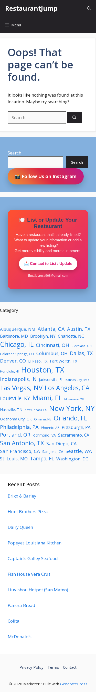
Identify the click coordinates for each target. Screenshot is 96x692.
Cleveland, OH (81, 346)
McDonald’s (19, 636)
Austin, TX (78, 329)
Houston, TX (42, 370)
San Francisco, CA (20, 451)
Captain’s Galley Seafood (33, 558)
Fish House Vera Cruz (29, 574)
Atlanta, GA (51, 328)
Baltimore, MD (14, 336)
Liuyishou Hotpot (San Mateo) (38, 590)
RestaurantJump (31, 8)
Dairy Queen (20, 527)
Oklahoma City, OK (16, 418)
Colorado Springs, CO (17, 354)
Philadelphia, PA (19, 426)
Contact (70, 667)
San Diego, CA (61, 443)
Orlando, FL (70, 418)
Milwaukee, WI (74, 399)
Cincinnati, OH (52, 345)
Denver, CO (13, 360)
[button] (89, 8)
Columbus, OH (52, 353)
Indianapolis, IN (18, 379)
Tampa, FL (42, 458)
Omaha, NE (42, 419)
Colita (13, 621)
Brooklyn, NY (43, 336)
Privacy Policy (31, 667)
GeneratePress (74, 683)
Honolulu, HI (9, 371)
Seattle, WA (79, 451)
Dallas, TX (81, 353)
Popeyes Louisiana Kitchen (34, 543)
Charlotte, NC (71, 336)
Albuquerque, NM (17, 329)
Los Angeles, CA (67, 388)
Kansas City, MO (77, 380)
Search (14, 153)
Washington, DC (72, 459)
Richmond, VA (44, 435)
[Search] (74, 117)
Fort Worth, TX (63, 361)
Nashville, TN (11, 409)
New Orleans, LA (36, 410)
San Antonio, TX (22, 443)
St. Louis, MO (14, 459)
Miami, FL (47, 397)
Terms (53, 667)
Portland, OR (15, 434)
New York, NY (72, 408)
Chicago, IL (17, 344)
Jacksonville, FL (51, 379)
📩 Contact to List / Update (48, 263)
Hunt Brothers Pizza (28, 511)
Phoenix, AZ (50, 428)
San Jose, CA (52, 451)
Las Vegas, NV (21, 387)
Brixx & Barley (22, 496)
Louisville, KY (15, 398)
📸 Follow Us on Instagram (46, 176)
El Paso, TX (38, 361)
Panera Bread (21, 605)
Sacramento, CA (73, 435)
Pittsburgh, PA (76, 427)
